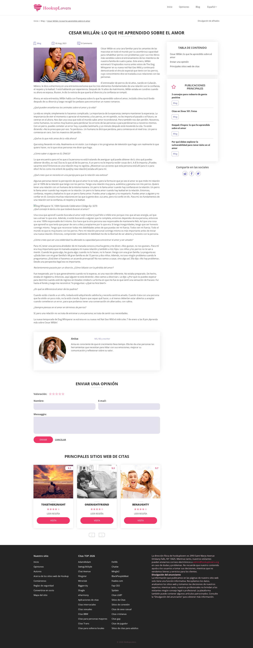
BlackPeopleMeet (120, 576)
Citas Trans (83, 623)
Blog (198, 6)
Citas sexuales (85, 609)
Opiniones (184, 6)
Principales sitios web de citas (185, 66)
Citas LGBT (117, 595)
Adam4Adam (84, 562)
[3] (56, 393)
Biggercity (83, 585)
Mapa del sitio (40, 595)
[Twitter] (198, 173)
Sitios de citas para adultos (125, 628)
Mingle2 (115, 571)
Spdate (115, 590)
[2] (53, 393)
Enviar (43, 439)
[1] (50, 393)
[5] (63, 393)
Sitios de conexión (121, 604)
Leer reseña (53, 513)
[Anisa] (52, 350)
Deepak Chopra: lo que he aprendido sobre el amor (191, 127)
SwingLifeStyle (85, 566)
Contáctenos (40, 580)
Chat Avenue (84, 571)
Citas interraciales (87, 604)
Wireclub (82, 580)
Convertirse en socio (44, 590)
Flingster (82, 576)
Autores (38, 571)
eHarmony (83, 595)
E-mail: (102, 400)
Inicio (169, 6)
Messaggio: (40, 414)
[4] (59, 393)
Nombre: (39, 400)
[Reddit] (185, 173)
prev (92, 535)
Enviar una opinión (179, 61)
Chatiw (115, 566)
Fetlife (115, 562)
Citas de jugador (120, 623)
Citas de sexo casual (122, 609)
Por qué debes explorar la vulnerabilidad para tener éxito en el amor (191, 145)
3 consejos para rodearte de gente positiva (189, 96)
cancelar (60, 439)
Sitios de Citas (118, 599)
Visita (53, 520)
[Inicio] (52, 8)
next (102, 535)
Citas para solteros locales (91, 628)
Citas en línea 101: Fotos (184, 111)
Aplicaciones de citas (88, 599)
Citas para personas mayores (92, 618)
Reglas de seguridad (44, 585)
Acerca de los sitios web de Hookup (51, 576)
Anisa (74, 338)
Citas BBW (83, 614)
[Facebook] (191, 173)
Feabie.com (117, 580)
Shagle (81, 590)
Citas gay (116, 618)
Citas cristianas (119, 614)
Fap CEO (116, 585)
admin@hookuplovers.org (206, 562)
